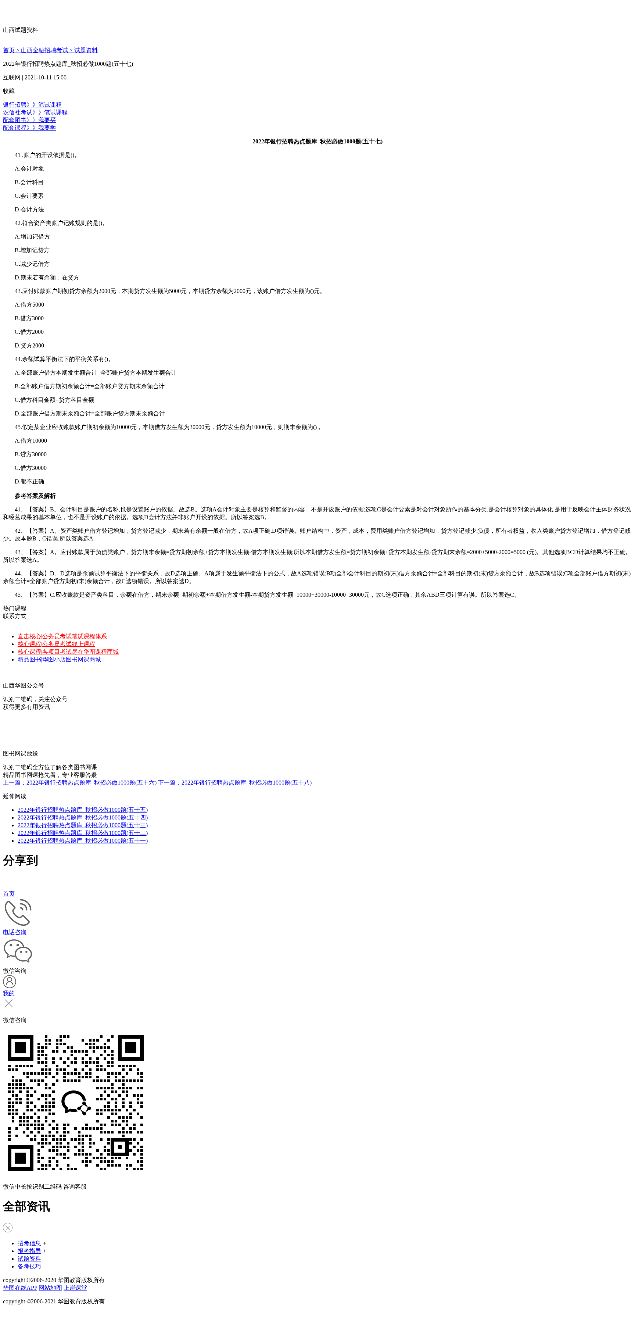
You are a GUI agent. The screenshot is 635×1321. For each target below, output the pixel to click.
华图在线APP (20, 1288)
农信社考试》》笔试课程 (35, 112)
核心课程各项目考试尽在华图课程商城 (68, 652)
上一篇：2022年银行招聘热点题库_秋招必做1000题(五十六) (80, 782)
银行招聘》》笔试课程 (32, 104)
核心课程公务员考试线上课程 (56, 644)
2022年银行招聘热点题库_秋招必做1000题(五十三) (83, 825)
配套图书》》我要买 (29, 120)
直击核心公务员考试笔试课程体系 (62, 636)
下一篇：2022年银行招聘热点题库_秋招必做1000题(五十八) (235, 782)
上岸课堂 (75, 1288)
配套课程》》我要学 (29, 128)
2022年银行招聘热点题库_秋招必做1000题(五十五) (83, 810)
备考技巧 (29, 1266)
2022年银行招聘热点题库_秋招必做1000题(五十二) (83, 833)
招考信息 (29, 1243)
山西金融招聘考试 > (47, 50)
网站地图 (50, 1288)
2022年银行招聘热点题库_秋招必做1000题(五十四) (83, 817)
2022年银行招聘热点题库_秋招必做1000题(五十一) (83, 841)
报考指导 (29, 1251)
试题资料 (86, 50)
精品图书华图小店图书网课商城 (59, 659)
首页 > (12, 50)
